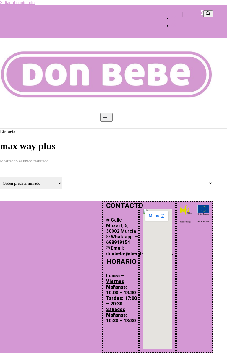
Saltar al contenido (17, 2)
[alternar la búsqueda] (208, 13)
